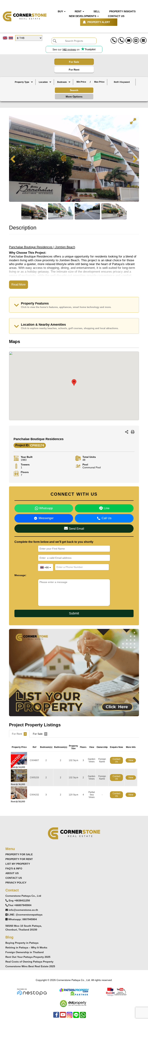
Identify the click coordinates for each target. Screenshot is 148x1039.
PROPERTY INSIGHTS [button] (122, 11)
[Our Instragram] (69, 1016)
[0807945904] (143, 40)
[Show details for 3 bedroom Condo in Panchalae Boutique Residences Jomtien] (20, 792)
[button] (23, 82)
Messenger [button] (46, 518)
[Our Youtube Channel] (63, 1016)
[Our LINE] (76, 1016)
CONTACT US (13, 877)
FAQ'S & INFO (13, 868)
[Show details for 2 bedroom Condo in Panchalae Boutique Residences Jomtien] (20, 775)
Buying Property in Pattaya (21, 942)
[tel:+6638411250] (114, 40)
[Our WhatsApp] (83, 1016)
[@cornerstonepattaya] (136, 40)
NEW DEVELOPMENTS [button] (83, 16)
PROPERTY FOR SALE (19, 854)
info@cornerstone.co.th (23, 909)
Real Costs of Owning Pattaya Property (29, 961)
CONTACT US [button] (116, 16)
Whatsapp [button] (45, 508)
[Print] (132, 432)
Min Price (81, 82)
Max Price (99, 82)
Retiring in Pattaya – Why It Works (26, 947)
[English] (5, 38)
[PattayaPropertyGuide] (74, 991)
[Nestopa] (31, 991)
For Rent (74, 69)
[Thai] (11, 38)
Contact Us (116, 760)
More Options (74, 96)
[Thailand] (45, 85)
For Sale (74, 61)
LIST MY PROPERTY (17, 863)
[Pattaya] (45, 88)
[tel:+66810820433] (121, 40)
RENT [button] (78, 11)
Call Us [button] (107, 518)
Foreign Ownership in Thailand (24, 952)
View (130, 760)
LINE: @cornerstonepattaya (25, 914)
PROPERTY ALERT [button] (98, 22)
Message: (20, 575)
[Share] (126, 432)
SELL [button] (96, 11)
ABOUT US (12, 873)
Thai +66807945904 (19, 905)
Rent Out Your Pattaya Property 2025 (27, 956)
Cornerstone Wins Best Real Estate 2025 (30, 966)
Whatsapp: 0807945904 (22, 919)
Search (74, 90)
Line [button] (106, 508)
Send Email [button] (76, 528)
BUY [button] (61, 11)
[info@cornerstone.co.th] (128, 40)
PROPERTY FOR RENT (19, 859)
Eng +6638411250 (19, 900)
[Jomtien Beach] (45, 91)
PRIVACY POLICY (15, 882)
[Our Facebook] (56, 1016)
